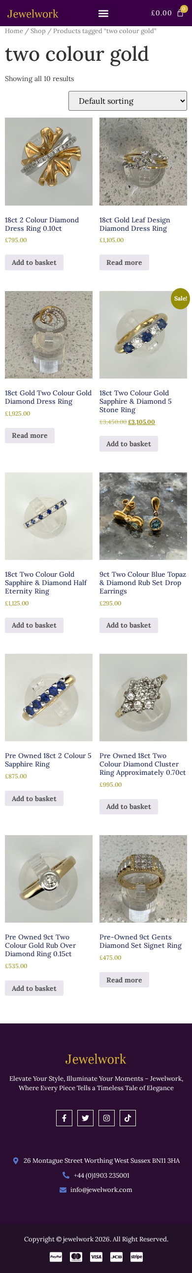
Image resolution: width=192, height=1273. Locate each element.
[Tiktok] (128, 1118)
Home (14, 31)
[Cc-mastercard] (76, 1257)
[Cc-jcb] (116, 1257)
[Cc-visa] (96, 1257)
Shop (38, 31)
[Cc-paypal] (56, 1257)
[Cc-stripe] (136, 1257)
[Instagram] (106, 1118)
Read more (124, 262)
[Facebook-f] (64, 1118)
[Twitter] (85, 1118)
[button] (103, 13)
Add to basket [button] (34, 262)
